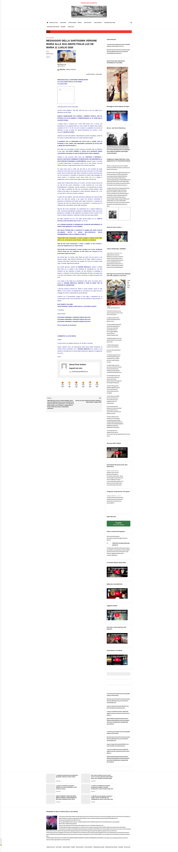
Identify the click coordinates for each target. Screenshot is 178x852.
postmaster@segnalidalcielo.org (80, 371)
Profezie (80, 22)
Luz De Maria (63, 22)
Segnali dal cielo (49, 53)
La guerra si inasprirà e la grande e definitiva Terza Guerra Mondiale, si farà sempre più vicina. (66, 787)
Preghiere (63, 26)
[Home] (47, 23)
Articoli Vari (71, 26)
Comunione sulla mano (109, 22)
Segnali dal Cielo (54, 22)
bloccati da (118, 523)
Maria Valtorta (88, 22)
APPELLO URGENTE (72, 22)
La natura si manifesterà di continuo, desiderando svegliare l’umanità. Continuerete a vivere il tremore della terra (118, 713)
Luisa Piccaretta (98, 22)
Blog (47, 37)
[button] (131, 22)
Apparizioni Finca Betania (53, 26)
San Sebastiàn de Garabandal (67, 325)
